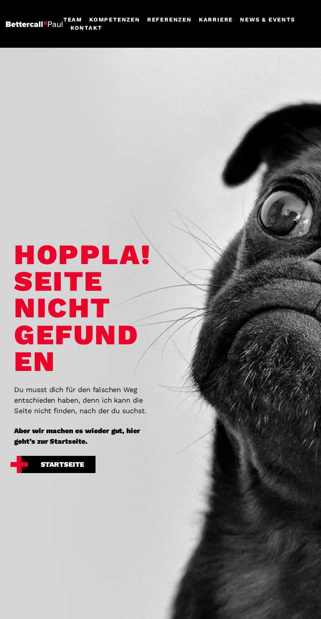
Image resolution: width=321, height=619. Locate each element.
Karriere (216, 19)
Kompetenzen (114, 19)
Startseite (62, 464)
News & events (267, 19)
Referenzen (169, 19)
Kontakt (86, 28)
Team (72, 19)
